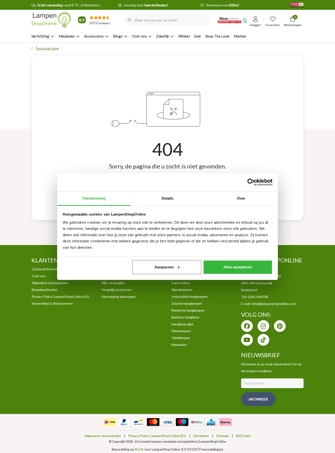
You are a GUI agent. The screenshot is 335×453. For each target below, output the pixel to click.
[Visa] (167, 422)
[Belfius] (196, 422)
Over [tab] (241, 198)
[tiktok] (263, 340)
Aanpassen (164, 267)
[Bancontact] (138, 422)
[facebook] (247, 326)
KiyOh (139, 449)
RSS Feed (243, 436)
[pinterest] (280, 326)
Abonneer (258, 399)
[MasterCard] (153, 422)
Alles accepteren (237, 267)
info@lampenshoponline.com (274, 304)
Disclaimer (201, 436)
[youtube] (247, 340)
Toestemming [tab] (93, 198)
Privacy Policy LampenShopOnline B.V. (157, 436)
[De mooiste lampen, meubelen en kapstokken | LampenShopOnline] (51, 20)
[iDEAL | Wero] (109, 422)
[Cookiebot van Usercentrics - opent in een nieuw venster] (251, 182)
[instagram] (263, 326)
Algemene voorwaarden (103, 436)
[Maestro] (182, 422)
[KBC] (211, 422)
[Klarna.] (225, 422)
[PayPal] (124, 422)
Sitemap (222, 436)
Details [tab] (168, 198)
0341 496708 (258, 297)
